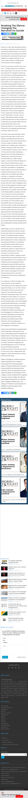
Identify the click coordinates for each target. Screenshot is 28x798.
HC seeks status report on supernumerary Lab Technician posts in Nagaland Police (17, 605)
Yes (4, 638)
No (4, 640)
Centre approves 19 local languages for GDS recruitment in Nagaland (17, 592)
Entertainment (4, 723)
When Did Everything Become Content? (12, 424)
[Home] (13, 6)
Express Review (5, 729)
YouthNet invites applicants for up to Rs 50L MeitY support (17, 612)
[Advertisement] (10, 515)
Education (3, 721)
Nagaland (10, 564)
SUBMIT (5, 657)
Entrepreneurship (5, 725)
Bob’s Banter (4, 709)
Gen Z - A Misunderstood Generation (11, 449)
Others (5, 642)
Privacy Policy (5, 740)
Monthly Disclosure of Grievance (10, 744)
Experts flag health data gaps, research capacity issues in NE (16, 619)
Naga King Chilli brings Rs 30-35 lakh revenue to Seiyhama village (17, 580)
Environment (4, 727)
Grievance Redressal (7, 742)
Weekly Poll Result (21, 657)
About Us (4, 738)
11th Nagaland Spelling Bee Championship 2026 (15, 561)
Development (4, 714)
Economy (3, 718)
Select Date (4, 752)
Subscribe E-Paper (14, 10)
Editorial (3, 720)
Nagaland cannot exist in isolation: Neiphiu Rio (17, 567)
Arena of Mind (4, 706)
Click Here (23, 19)
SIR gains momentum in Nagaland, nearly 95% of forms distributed (17, 598)
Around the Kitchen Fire (7, 707)
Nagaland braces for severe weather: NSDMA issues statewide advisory (17, 586)
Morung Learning (5, 43)
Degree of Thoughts (6, 713)
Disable (3, 716)
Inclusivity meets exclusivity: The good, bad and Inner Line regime (16, 574)
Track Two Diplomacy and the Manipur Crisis (13, 474)
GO (3, 757)
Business (3, 711)
